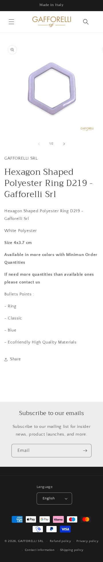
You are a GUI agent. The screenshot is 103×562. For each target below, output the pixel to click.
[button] (11, 21)
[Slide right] (64, 144)
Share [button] (15, 359)
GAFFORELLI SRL (30, 541)
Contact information (40, 550)
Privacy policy (87, 541)
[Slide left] (39, 144)
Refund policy (60, 541)
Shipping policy (72, 550)
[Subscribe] (85, 450)
